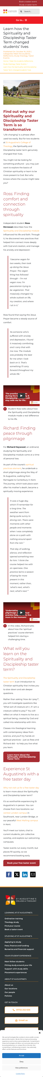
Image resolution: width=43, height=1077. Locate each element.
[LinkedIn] (25, 874)
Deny (21, 1062)
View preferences (21, 1068)
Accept (21, 1055)
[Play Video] (21, 395)
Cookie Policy (20, 1073)
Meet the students (22, 54)
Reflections (8, 56)
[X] (17, 874)
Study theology (21, 56)
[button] (40, 1033)
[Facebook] (9, 874)
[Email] (33, 874)
